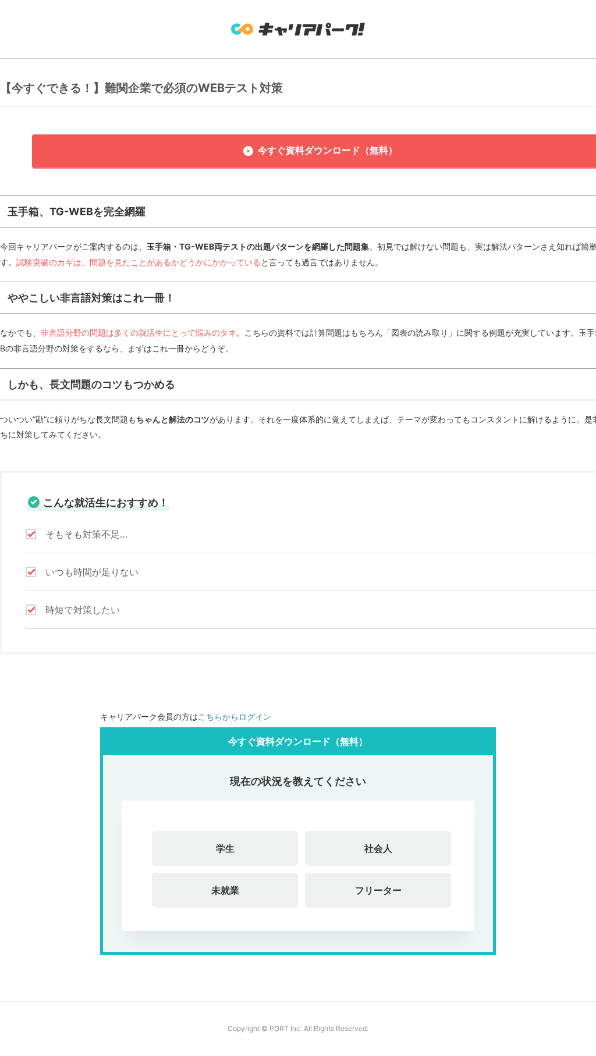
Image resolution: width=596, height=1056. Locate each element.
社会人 (378, 848)
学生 (225, 848)
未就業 (225, 890)
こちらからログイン (234, 716)
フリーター (378, 890)
